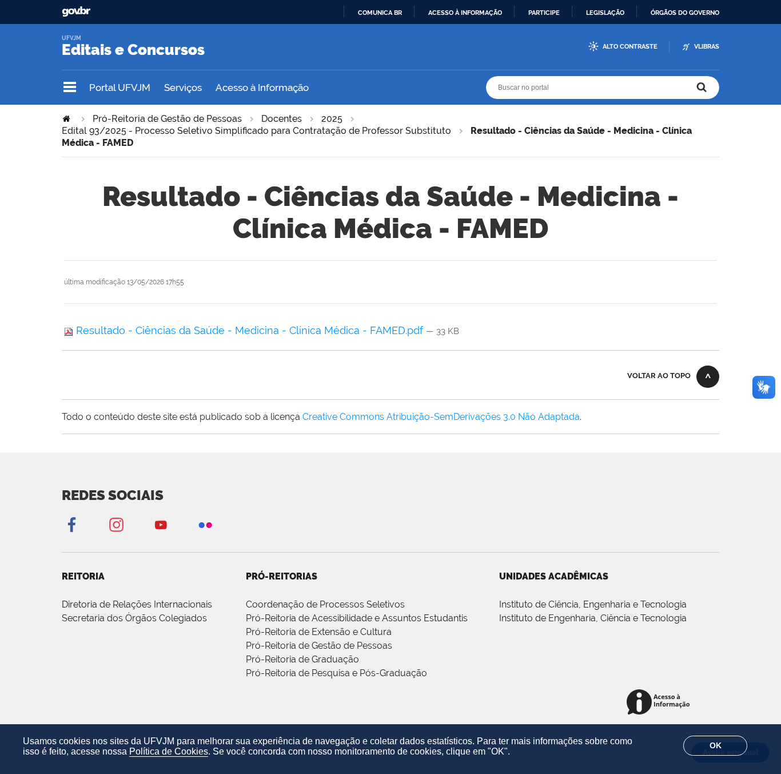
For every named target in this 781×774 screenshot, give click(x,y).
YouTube (160, 524)
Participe (544, 13)
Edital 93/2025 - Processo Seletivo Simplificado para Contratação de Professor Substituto (256, 130)
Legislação (605, 13)
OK (716, 745)
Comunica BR (380, 13)
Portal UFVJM (119, 87)
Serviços (183, 87)
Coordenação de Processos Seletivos (325, 604)
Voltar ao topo (659, 375)
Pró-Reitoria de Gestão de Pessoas (167, 118)
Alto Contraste (630, 46)
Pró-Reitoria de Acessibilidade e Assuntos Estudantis (357, 618)
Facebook (71, 524)
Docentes (281, 118)
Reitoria (83, 576)
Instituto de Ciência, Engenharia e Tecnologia (593, 604)
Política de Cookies (168, 751)
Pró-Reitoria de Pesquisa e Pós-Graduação (336, 673)
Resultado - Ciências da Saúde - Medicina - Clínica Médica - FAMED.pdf (249, 330)
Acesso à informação (465, 13)
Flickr (205, 524)
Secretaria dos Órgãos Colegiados (134, 618)
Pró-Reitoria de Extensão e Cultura (319, 631)
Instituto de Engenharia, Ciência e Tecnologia (593, 618)
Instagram (116, 524)
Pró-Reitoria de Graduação (302, 659)
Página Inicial (67, 118)
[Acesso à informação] (660, 703)
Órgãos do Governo (685, 13)
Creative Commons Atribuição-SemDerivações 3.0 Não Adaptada (441, 416)
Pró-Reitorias (281, 576)
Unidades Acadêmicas (553, 576)
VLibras (706, 46)
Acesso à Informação (262, 87)
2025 (331, 118)
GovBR (76, 11)
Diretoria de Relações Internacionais (137, 604)
